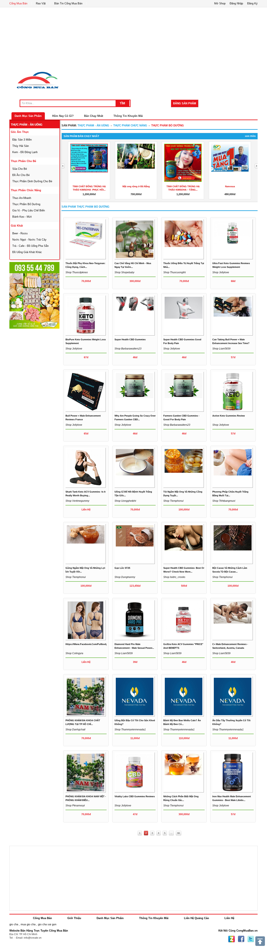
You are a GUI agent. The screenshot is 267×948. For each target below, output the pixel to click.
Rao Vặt (41, 3)
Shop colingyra (74, 653)
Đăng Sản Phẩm (184, 103)
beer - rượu (20, 233)
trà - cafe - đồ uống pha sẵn (30, 245)
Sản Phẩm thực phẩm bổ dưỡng (85, 206)
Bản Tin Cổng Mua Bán (68, 3)
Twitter (250, 939)
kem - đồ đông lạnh (25, 152)
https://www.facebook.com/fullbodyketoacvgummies (95, 644)
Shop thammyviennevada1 (130, 729)
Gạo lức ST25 (122, 568)
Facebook (241, 939)
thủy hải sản (20, 145)
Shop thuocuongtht (174, 272)
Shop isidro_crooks (174, 577)
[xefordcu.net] (34, 295)
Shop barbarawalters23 (128, 348)
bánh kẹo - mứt (22, 216)
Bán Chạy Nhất (93, 115)
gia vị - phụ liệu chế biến (28, 210)
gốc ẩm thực (20, 131)
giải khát (17, 225)
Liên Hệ (229, 918)
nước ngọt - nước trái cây (29, 239)
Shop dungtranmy (125, 577)
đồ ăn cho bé (21, 175)
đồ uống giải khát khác (27, 252)
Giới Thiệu (74, 918)
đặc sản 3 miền (22, 139)
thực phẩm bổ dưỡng (26, 204)
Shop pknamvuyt (75, 805)
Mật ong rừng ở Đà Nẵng (136, 186)
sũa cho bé (19, 168)
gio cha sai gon (47, 924)
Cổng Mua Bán (18, 3)
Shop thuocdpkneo (76, 272)
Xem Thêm (250, 136)
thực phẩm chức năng (26, 190)
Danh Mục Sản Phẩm (28, 115)
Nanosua (230, 186)
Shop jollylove (220, 272)
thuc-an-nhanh (21, 198)
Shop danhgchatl (75, 729)
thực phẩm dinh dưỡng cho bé (32, 181)
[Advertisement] (133, 38)
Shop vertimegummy (77, 500)
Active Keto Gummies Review (228, 415)
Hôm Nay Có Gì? (63, 115)
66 (178, 833)
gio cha (13, 924)
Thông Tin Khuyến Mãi (128, 115)
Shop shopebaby (124, 272)
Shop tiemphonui (173, 500)
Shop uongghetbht (125, 500)
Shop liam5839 (221, 348)
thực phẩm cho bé (23, 161)
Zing (231, 939)
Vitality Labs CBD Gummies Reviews (135, 796)
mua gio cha (28, 924)
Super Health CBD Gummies (130, 339)
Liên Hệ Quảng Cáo (196, 918)
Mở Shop (219, 3)
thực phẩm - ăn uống (26, 124)
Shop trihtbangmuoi (223, 500)
